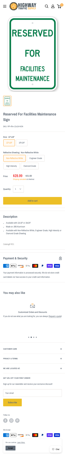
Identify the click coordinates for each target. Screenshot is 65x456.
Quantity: (7, 189)
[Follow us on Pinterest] (17, 420)
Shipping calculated (19, 179)
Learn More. (21, 442)
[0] (59, 6)
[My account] (52, 6)
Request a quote (55, 316)
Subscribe (12, 402)
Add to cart (33, 200)
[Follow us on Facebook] (5, 420)
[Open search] (46, 6)
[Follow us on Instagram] (11, 420)
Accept (10, 448)
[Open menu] (4, 6)
